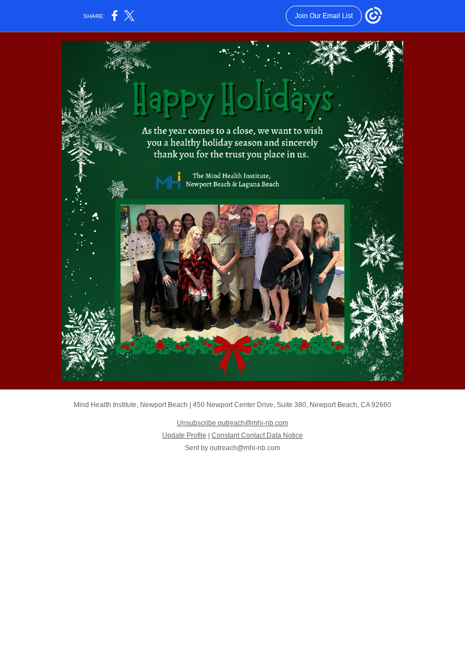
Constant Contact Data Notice (257, 435)
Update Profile (184, 435)
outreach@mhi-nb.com (245, 448)
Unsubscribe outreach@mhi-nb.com (232, 423)
